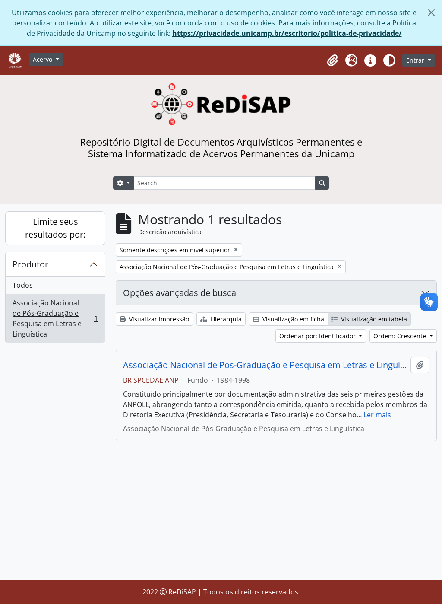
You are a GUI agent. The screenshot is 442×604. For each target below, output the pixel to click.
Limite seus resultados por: (55, 228)
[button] (332, 60)
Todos (23, 285)
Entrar (416, 60)
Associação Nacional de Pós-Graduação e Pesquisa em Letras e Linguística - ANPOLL (265, 365)
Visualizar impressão (158, 319)
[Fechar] (431, 12)
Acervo (43, 59)
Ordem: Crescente (400, 336)
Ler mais (377, 415)
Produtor (30, 264)
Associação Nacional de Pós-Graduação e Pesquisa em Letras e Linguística (55, 318)
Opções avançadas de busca (179, 293)
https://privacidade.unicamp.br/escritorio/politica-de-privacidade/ (287, 33)
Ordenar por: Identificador (318, 336)
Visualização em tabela (373, 319)
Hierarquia (225, 319)
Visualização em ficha (292, 319)
